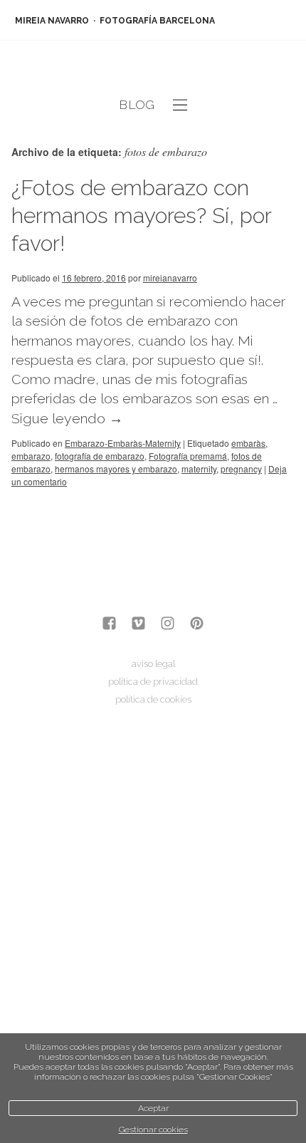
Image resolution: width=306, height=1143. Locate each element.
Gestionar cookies (153, 1129)
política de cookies (153, 699)
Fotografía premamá (188, 456)
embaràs (248, 443)
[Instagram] (168, 624)
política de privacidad (153, 681)
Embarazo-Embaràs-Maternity (123, 443)
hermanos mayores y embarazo (116, 468)
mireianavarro (170, 277)
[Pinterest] (197, 624)
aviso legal (153, 663)
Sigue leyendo (67, 418)
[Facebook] (109, 624)
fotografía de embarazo (99, 456)
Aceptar (153, 1108)
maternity (198, 468)
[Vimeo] (138, 624)
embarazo (31, 456)
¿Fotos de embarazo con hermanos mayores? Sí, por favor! (141, 215)
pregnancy (241, 468)
